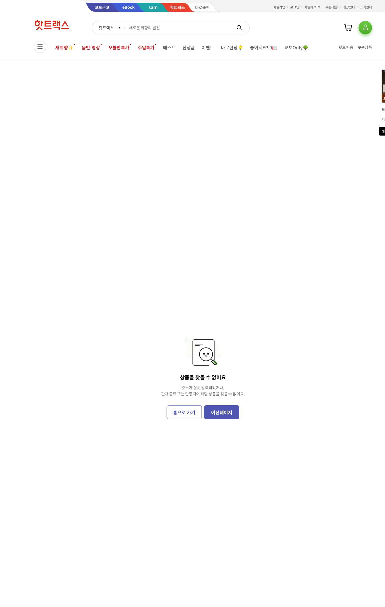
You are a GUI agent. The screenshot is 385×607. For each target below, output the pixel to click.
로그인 (294, 7)
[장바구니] (348, 28)
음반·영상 (91, 47)
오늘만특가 (119, 47)
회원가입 (279, 7)
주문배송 (332, 7)
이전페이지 (221, 412)
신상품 (188, 47)
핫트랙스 (106, 27)
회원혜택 (310, 7)
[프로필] (365, 27)
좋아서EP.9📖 (264, 47)
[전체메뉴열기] (40, 47)
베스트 (169, 47)
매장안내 (349, 7)
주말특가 (146, 47)
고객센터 (366, 7)
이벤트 (208, 47)
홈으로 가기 (184, 412)
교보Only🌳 (296, 47)
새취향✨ (64, 47)
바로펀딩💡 (232, 47)
